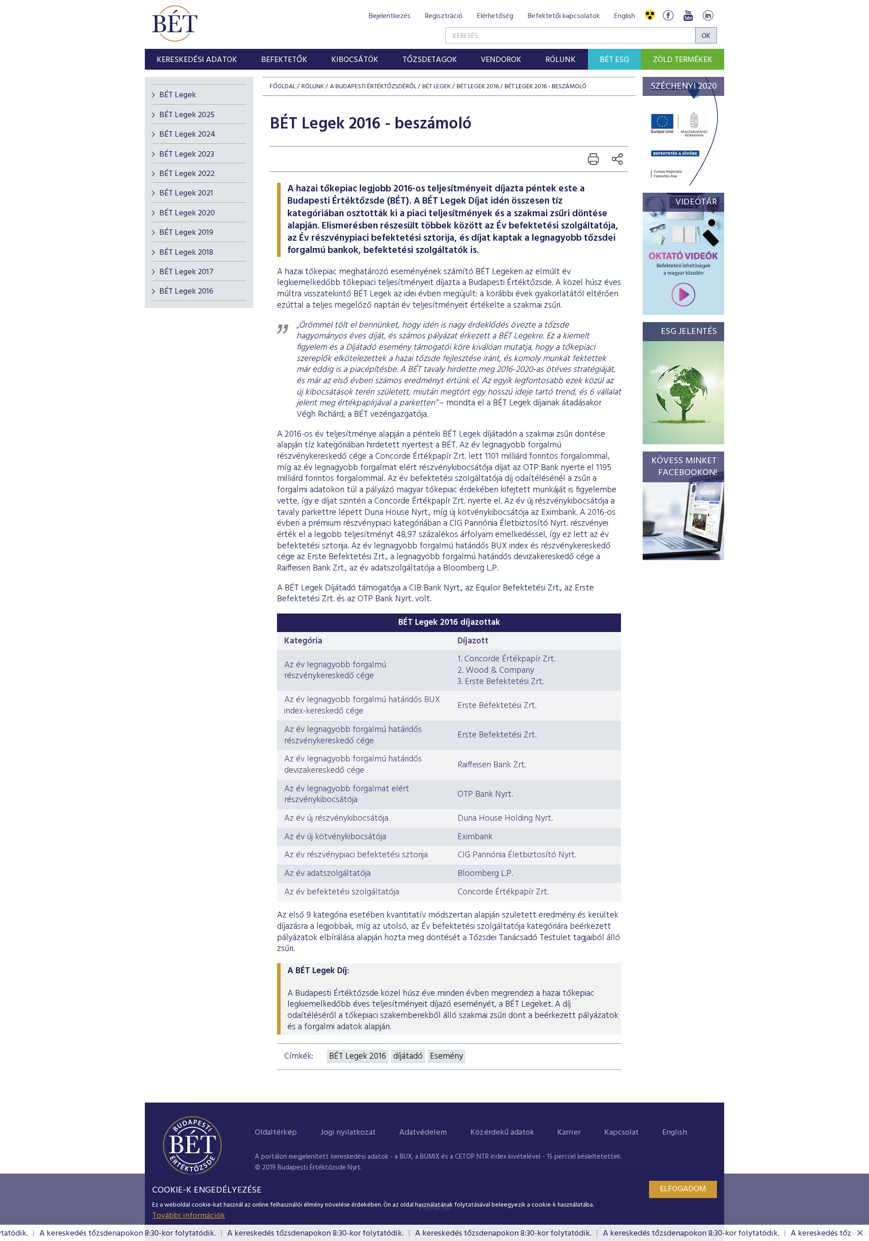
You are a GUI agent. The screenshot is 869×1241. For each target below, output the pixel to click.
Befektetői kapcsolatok (564, 16)
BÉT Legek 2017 (186, 272)
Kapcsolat (621, 1132)
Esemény (446, 1056)
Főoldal (283, 86)
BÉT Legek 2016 (186, 291)
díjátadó (408, 1056)
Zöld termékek (682, 60)
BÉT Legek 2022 (187, 174)
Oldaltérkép (276, 1132)
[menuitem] (197, 59)
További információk (188, 1216)
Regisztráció (444, 16)
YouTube (688, 15)
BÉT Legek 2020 (187, 213)
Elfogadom (683, 1189)
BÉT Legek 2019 (186, 232)
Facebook (668, 15)
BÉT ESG (614, 60)
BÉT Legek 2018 (186, 252)
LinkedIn (708, 15)
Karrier (569, 1132)
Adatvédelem (423, 1132)
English (624, 16)
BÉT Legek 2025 (187, 115)
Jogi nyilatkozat (348, 1132)
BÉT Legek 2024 (187, 134)
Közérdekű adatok (502, 1132)
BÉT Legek (177, 95)
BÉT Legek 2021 (186, 193)
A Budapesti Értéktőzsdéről (373, 86)
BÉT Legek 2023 (186, 154)
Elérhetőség (495, 16)
